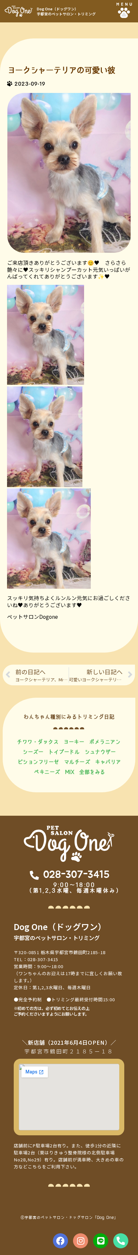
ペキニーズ (47, 772)
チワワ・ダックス (37, 742)
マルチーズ (77, 762)
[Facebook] (60, 1240)
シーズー (32, 752)
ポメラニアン (104, 742)
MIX (69, 772)
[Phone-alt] (120, 1240)
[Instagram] (80, 1240)
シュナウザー (100, 752)
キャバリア (108, 762)
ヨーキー (73, 742)
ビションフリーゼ (38, 762)
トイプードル (63, 752)
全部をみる (92, 772)
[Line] (100, 1240)
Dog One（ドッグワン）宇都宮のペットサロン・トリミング (66, 11)
